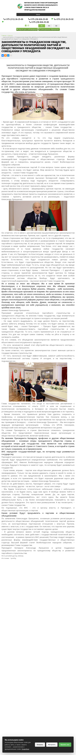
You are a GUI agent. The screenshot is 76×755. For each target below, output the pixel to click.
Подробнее (25, 749)
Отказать (40, 744)
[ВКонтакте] (2, 55)
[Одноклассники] (5, 55)
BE (56, 26)
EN (49, 26)
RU (42, 26)
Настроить (52, 744)
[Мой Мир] (8, 55)
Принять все (65, 744)
